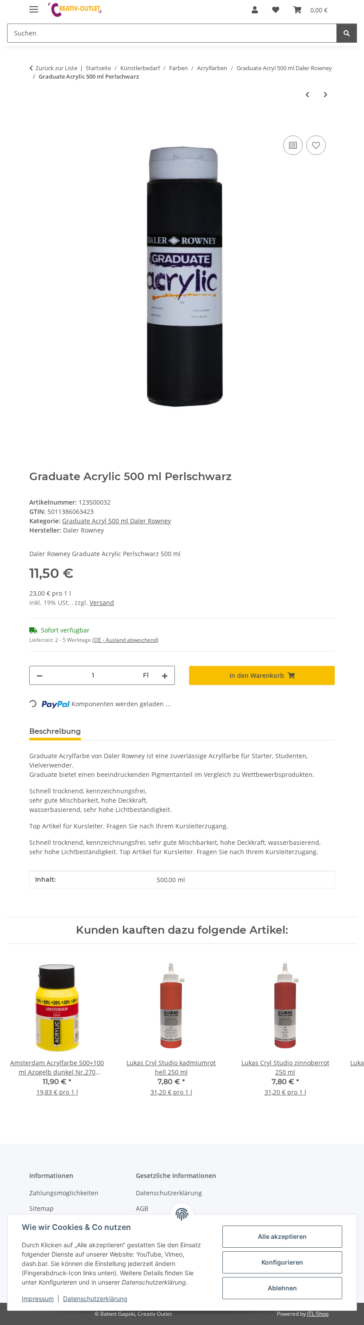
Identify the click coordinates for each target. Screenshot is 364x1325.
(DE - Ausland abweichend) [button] (125, 640)
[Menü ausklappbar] (33, 5)
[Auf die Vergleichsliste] (293, 145)
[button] (255, 10)
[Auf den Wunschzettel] (316, 145)
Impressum (38, 1298)
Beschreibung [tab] (55, 731)
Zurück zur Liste (56, 68)
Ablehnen (282, 1288)
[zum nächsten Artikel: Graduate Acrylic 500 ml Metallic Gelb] (326, 94)
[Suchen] (346, 33)
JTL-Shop (317, 1313)
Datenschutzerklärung (95, 1298)
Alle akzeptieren (282, 1236)
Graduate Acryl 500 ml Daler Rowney (116, 521)
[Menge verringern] (39, 675)
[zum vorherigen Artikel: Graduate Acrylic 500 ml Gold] (307, 94)
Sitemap (41, 1208)
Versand (102, 602)
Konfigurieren (282, 1262)
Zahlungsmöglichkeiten (64, 1193)
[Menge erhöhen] (164, 675)
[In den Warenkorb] (36, 123)
